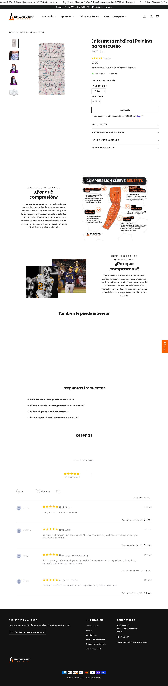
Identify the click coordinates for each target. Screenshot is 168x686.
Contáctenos (91, 634)
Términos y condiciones (96, 644)
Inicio (11, 32)
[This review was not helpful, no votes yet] (149, 520)
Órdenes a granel (93, 648)
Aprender (66, 16)
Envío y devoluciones (105, 140)
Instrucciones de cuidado (108, 132)
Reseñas (89, 630)
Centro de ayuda (114, 16)
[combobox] (27, 491)
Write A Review (99, 475)
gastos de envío (101, 67)
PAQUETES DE (99, 86)
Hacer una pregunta (104, 148)
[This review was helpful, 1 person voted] (144, 570)
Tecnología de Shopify (93, 677)
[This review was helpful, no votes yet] (144, 520)
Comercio (48, 16)
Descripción (99, 124)
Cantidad (97, 97)
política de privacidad (95, 639)
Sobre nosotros (88, 16)
